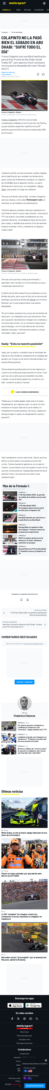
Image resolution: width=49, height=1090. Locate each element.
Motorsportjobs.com (24, 1036)
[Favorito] (38, 74)
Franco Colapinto (9, 119)
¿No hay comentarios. (24, 643)
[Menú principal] (4, 3)
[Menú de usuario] (44, 3)
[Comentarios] (44, 74)
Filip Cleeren (6, 74)
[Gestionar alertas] (27, 599)
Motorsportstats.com (24, 1043)
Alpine (32, 299)
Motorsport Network (19, 1084)
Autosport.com (24, 1039)
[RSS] (36, 1018)
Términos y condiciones (16, 1078)
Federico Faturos (8, 72)
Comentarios (24, 1054)
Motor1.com (24, 1032)
